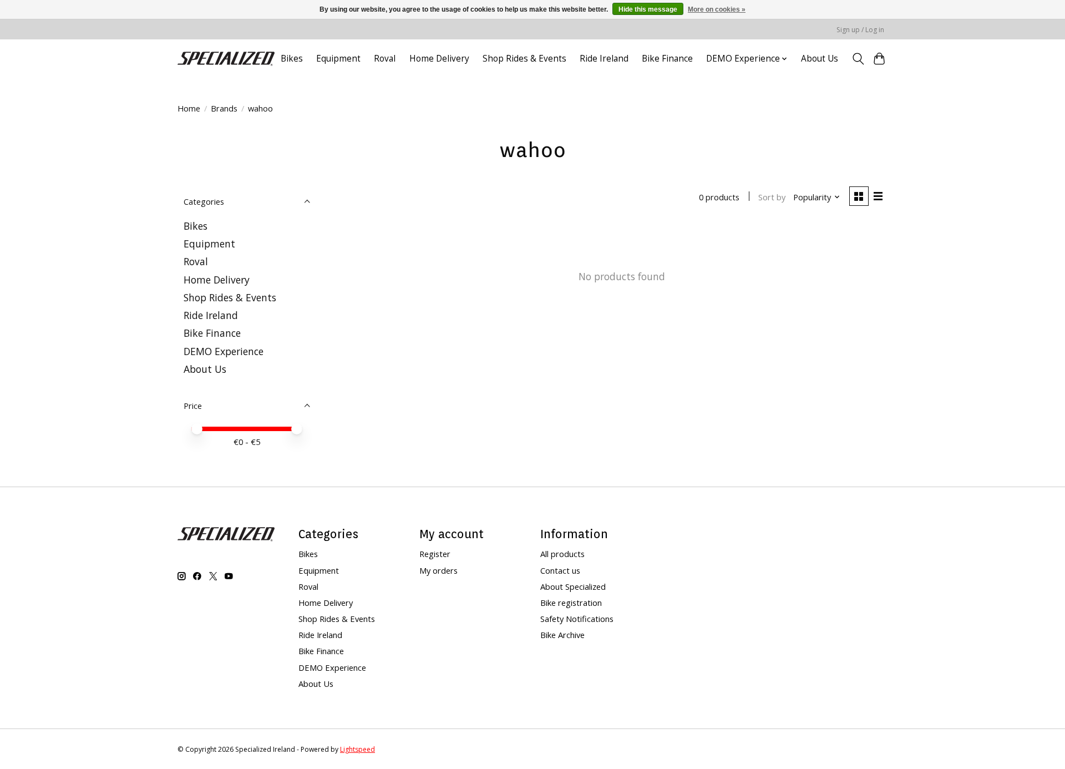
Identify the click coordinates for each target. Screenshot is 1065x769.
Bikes (292, 58)
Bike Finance (667, 58)
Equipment (338, 58)
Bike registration (571, 602)
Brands (224, 108)
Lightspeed (357, 749)
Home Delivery (439, 58)
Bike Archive (562, 634)
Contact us (560, 570)
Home (189, 108)
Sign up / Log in (860, 29)
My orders (438, 570)
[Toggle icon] (858, 59)
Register (434, 553)
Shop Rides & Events (524, 58)
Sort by (771, 197)
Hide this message (647, 9)
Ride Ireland (604, 58)
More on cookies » (717, 9)
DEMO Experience (223, 351)
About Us (819, 58)
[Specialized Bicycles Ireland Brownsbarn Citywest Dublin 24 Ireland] (226, 58)
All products (562, 553)
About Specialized (573, 586)
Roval (384, 58)
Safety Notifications (576, 618)
